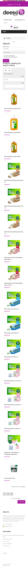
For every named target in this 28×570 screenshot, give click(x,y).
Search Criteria (6, 46)
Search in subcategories (9, 55)
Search (8, 38)
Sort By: (22, 76)
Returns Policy (6, 546)
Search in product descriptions (11, 57)
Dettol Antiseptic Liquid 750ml (12, 156)
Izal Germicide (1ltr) (9, 478)
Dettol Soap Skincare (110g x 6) (12, 380)
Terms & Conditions (7, 543)
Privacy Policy (6, 541)
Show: (22, 82)
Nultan (9, 564)
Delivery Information (7, 539)
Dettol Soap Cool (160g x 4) (11, 333)
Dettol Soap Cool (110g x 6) (11, 309)
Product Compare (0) (8, 73)
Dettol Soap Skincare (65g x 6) (12, 428)
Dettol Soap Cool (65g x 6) (11, 356)
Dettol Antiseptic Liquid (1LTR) (12, 108)
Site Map (5, 553)
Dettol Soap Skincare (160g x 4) (12, 404)
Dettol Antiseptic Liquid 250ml (12, 132)
